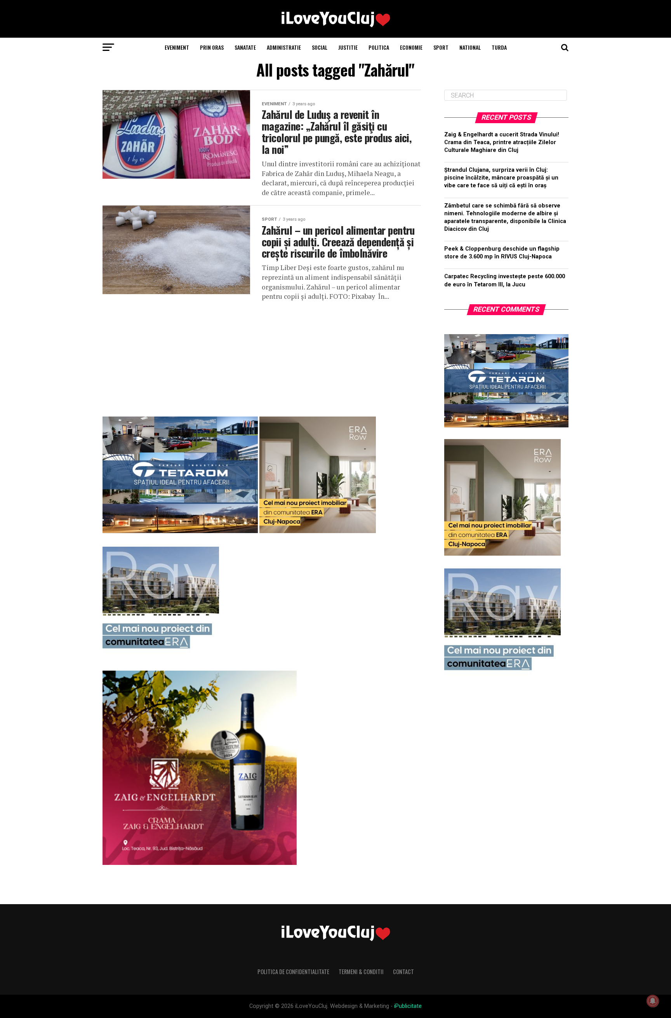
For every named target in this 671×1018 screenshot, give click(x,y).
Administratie (284, 47)
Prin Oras (212, 47)
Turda (499, 47)
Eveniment (177, 47)
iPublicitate (408, 1006)
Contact (403, 971)
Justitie (348, 47)
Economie (411, 47)
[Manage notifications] (653, 1001)
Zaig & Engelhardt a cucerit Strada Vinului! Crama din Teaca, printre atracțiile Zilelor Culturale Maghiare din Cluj (501, 142)
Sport (440, 47)
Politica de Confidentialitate (293, 971)
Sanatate (245, 47)
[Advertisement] (262, 356)
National (470, 47)
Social (319, 47)
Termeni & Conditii (361, 971)
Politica (379, 47)
